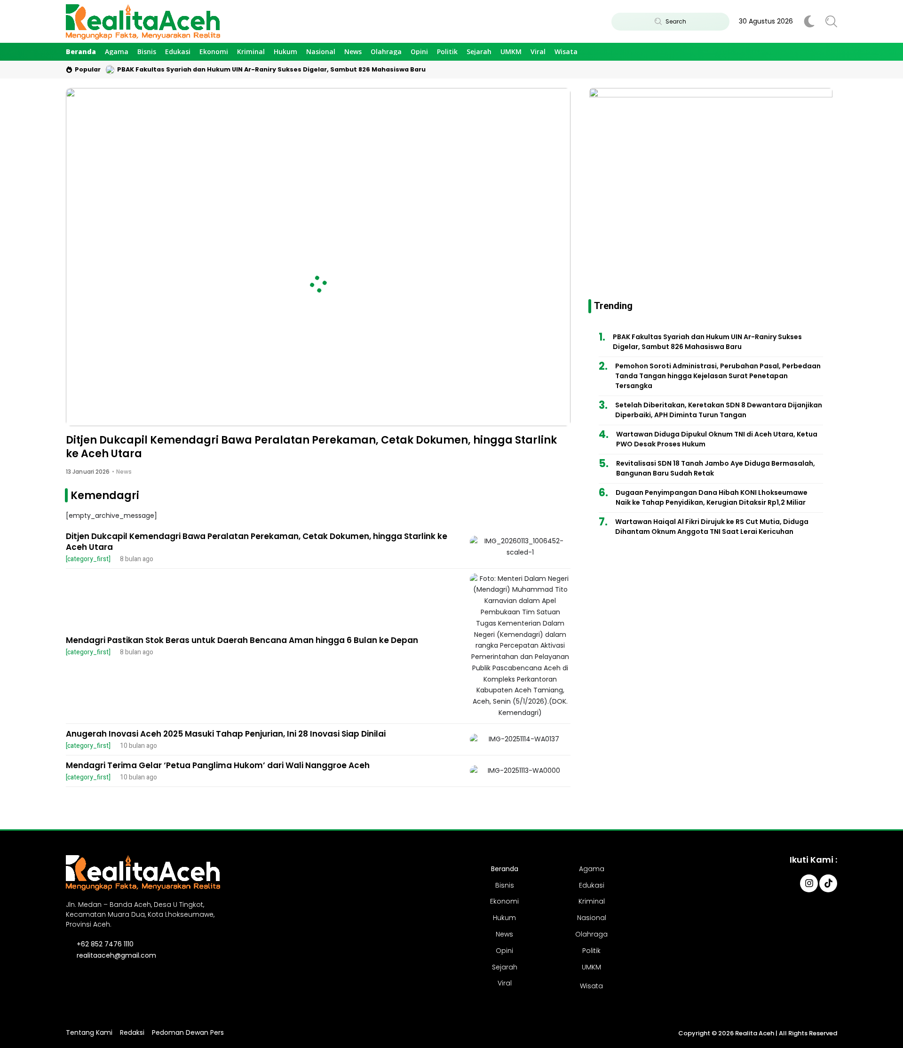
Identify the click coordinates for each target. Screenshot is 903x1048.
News (124, 472)
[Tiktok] (828, 883)
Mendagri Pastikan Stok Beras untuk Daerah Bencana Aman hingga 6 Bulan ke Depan (242, 640)
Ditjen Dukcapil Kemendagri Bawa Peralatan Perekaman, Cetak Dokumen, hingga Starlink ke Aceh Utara (311, 447)
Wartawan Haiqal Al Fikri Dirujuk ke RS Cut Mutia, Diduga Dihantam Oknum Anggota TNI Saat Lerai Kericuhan (711, 526)
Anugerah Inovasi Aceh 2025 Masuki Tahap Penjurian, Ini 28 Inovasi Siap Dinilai (226, 733)
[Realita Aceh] (143, 21)
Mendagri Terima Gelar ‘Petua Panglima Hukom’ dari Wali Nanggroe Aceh (218, 765)
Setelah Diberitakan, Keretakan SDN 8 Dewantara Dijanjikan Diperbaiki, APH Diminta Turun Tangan (718, 410)
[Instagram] (809, 883)
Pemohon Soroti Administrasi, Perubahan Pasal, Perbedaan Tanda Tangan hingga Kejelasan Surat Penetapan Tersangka (718, 375)
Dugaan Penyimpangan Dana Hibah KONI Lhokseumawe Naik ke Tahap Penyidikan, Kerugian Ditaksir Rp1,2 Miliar (712, 497)
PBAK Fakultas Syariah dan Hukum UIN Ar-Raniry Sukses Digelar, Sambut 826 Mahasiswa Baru (271, 69)
